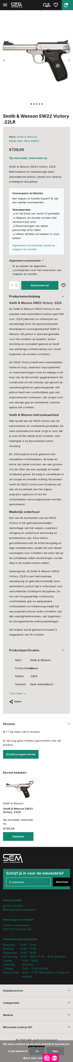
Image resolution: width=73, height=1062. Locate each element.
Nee (55, 1051)
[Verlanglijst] (56, 5)
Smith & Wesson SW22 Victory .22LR (18, 810)
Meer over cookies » (36, 1058)
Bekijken (18, 836)
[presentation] (4, 60)
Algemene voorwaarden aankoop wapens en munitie (33, 247)
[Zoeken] (45, 5)
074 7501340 (14, 905)
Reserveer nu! (40, 285)
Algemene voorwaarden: (26, 260)
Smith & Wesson (27, 136)
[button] (31, 104)
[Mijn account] (48, 5)
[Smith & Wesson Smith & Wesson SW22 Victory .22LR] (18, 790)
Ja (37, 1051)
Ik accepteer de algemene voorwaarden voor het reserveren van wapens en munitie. (37, 270)
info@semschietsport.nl (21, 909)
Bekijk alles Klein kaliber (24, 140)
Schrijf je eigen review (20, 754)
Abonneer (62, 881)
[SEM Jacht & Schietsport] (21, 5)
